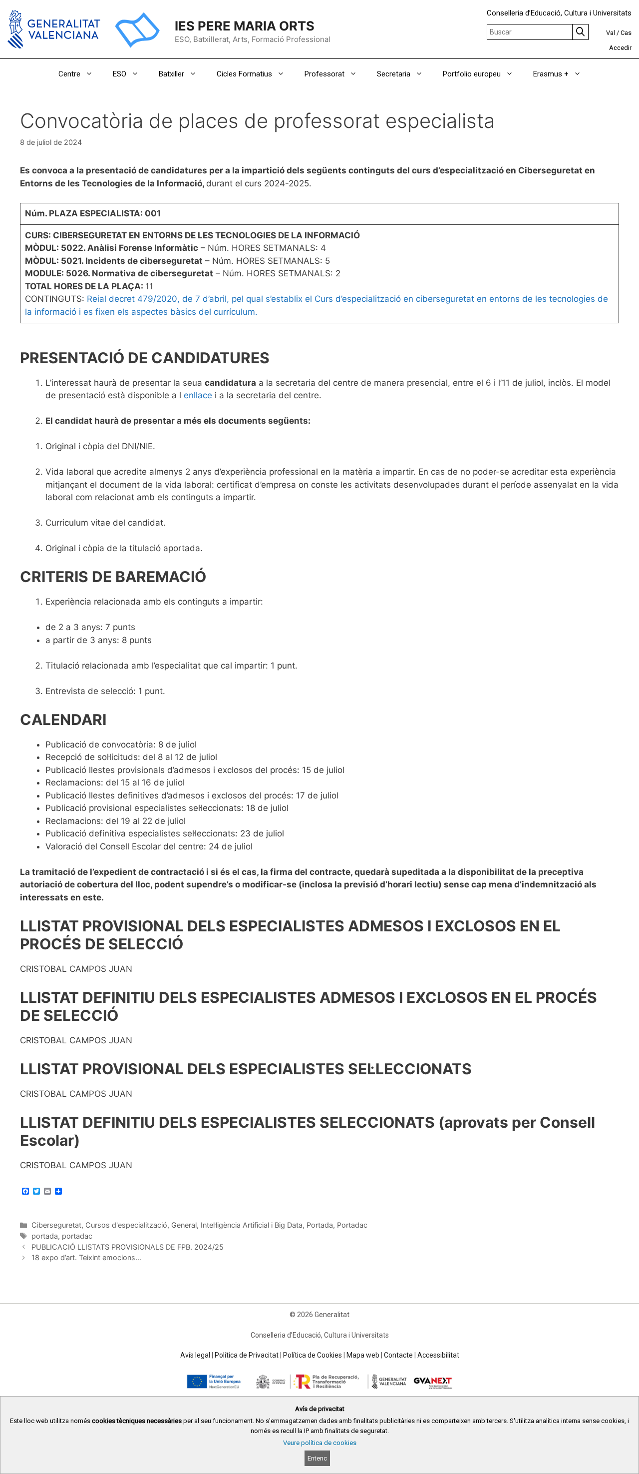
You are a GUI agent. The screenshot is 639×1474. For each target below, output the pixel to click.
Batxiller (171, 73)
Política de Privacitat (247, 1355)
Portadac (352, 1225)
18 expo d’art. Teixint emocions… (86, 1257)
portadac (77, 1236)
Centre (69, 73)
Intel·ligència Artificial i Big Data (252, 1225)
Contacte (398, 1355)
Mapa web (362, 1355)
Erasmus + (551, 73)
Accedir (620, 47)
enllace (198, 395)
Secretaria (393, 73)
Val (610, 32)
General (184, 1225)
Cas (626, 32)
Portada (320, 1225)
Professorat (324, 73)
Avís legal (195, 1355)
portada (44, 1236)
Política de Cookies (312, 1355)
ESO (119, 73)
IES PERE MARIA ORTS (245, 25)
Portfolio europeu (472, 73)
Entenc (317, 1458)
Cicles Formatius (244, 73)
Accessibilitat (438, 1355)
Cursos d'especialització (126, 1225)
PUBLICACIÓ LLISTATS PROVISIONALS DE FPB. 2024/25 (127, 1247)
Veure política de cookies (319, 1443)
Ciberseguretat (56, 1225)
